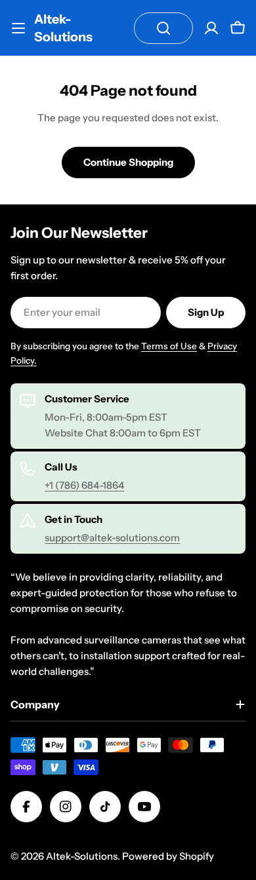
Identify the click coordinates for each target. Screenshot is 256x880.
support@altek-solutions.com (112, 537)
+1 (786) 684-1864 (84, 485)
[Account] (211, 28)
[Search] (163, 28)
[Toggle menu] (18, 28)
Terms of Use (169, 346)
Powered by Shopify (168, 856)
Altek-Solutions (63, 28)
